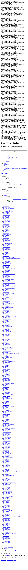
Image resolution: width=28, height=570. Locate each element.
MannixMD (13, 551)
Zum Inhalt (3, 148)
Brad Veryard (12, 550)
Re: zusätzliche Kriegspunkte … (20, 199)
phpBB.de (15, 557)
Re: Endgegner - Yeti (17, 184)
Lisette (9, 186)
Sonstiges (5, 195)
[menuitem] (11, 157)
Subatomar (4, 173)
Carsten (9, 200)
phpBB (7, 555)
